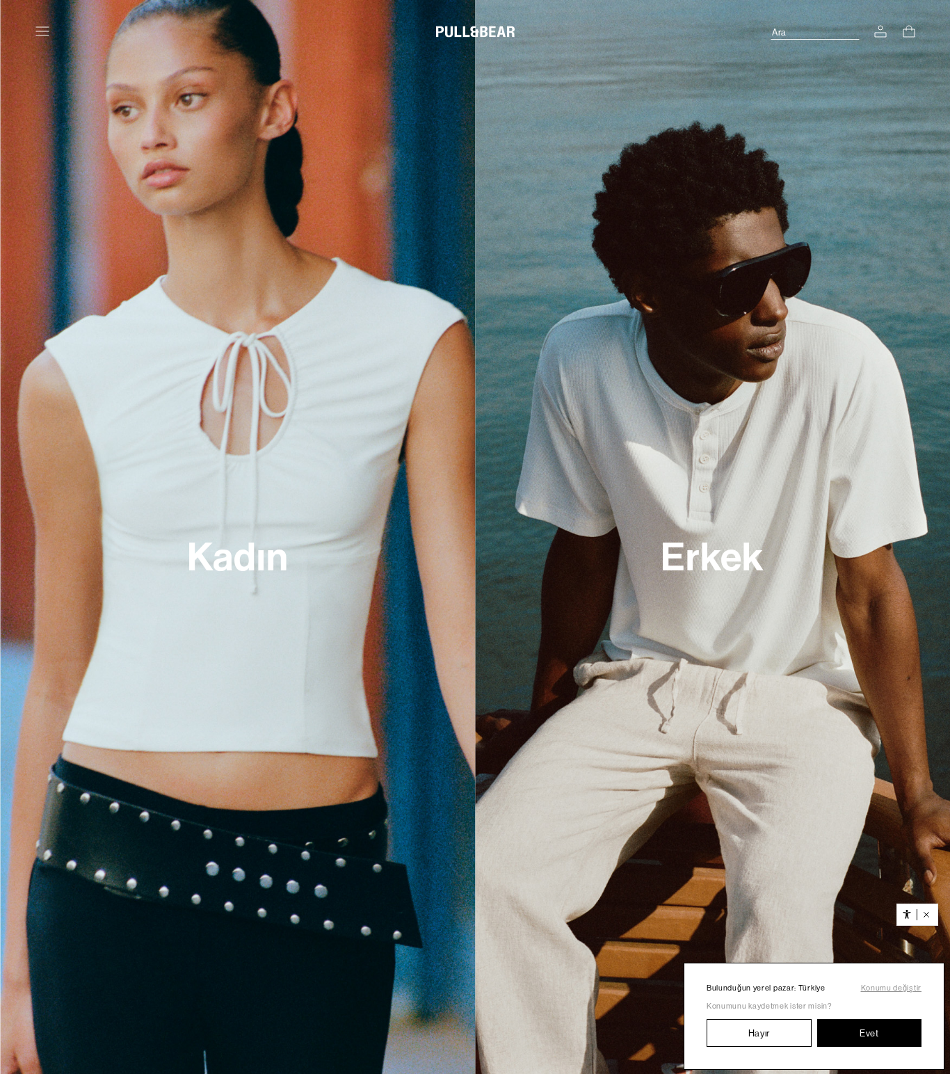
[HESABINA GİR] (880, 31)
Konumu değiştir (891, 988)
